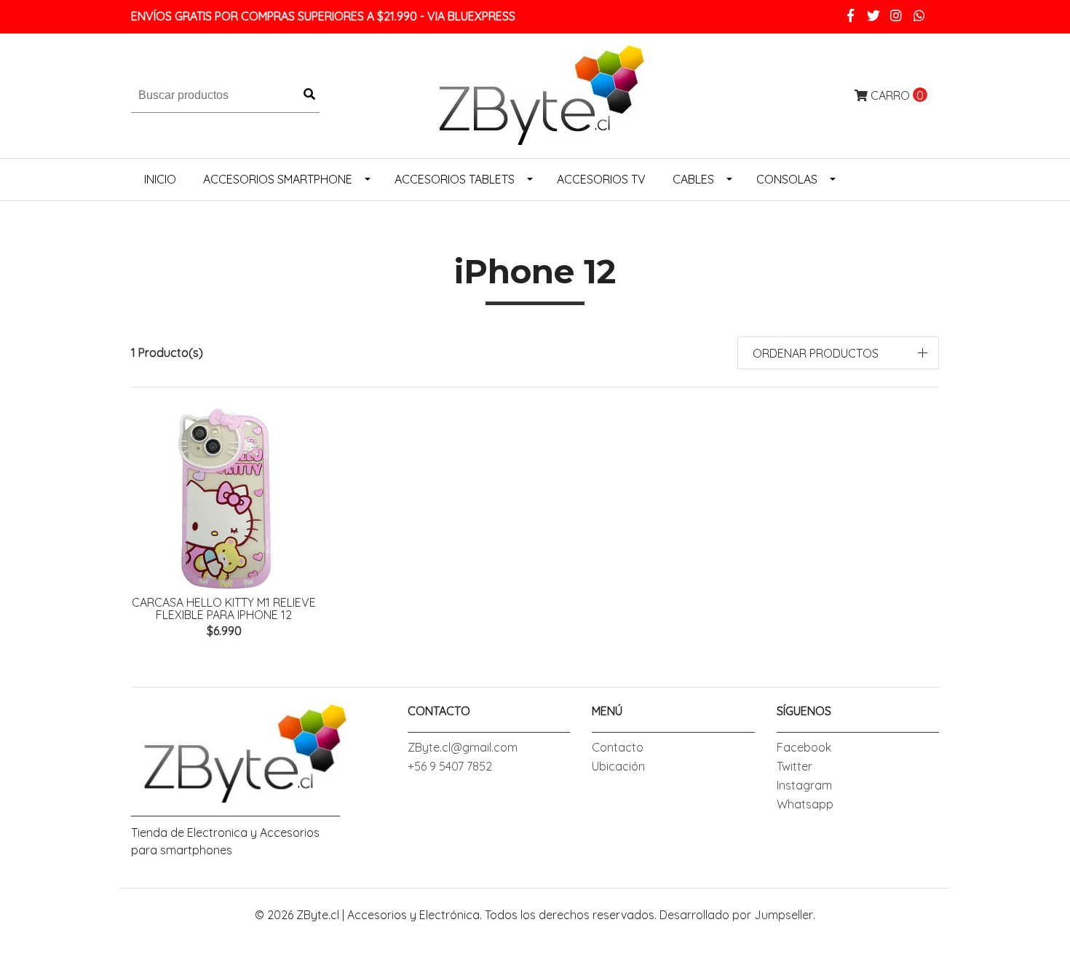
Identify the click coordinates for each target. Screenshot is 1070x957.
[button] (838, 352)
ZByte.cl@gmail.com (463, 747)
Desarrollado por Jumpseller (736, 914)
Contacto (617, 747)
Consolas (786, 179)
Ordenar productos (816, 353)
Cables (693, 179)
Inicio (160, 179)
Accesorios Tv (601, 179)
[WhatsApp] (919, 15)
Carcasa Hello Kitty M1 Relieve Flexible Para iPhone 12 (224, 609)
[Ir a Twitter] (873, 15)
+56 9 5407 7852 (450, 766)
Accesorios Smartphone (277, 179)
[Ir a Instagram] (896, 15)
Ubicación (618, 766)
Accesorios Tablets (455, 179)
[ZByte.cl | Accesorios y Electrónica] (535, 94)
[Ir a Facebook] (850, 15)
